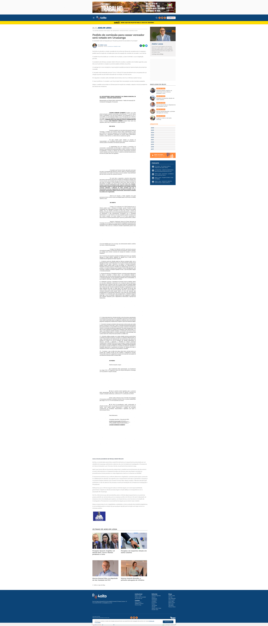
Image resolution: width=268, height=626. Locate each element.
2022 (152, 137)
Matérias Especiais (156, 595)
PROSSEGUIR (168, 621)
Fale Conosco (138, 602)
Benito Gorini (171, 602)
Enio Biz (170, 597)
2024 (152, 132)
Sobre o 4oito (138, 595)
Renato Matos (171, 606)
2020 (152, 142)
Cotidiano (154, 601)
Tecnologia (154, 605)
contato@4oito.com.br (107, 602)
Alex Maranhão (172, 598)
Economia (154, 602)
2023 (152, 135)
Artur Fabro (171, 601)
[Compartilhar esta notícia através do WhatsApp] (143, 45)
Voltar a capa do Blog (99, 585)
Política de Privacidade (140, 597)
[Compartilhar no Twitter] (146, 45)
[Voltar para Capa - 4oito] (108, 18)
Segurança (154, 598)
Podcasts (155, 163)
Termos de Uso (138, 598)
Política (153, 604)
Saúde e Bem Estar (156, 608)
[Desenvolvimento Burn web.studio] (173, 617)
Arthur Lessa (171, 599)
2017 (152, 149)
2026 (152, 128)
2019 (152, 144)
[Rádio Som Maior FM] (171, 18)
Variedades (154, 599)
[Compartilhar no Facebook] (141, 45)
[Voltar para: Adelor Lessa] (163, 34)
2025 (152, 130)
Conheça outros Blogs (157, 54)
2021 (152, 139)
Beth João (171, 604)
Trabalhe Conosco (139, 603)
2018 (152, 146)
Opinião (153, 606)
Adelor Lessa (103, 45)
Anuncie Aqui (138, 605)
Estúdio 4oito (155, 609)
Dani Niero (171, 605)
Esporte (153, 597)
